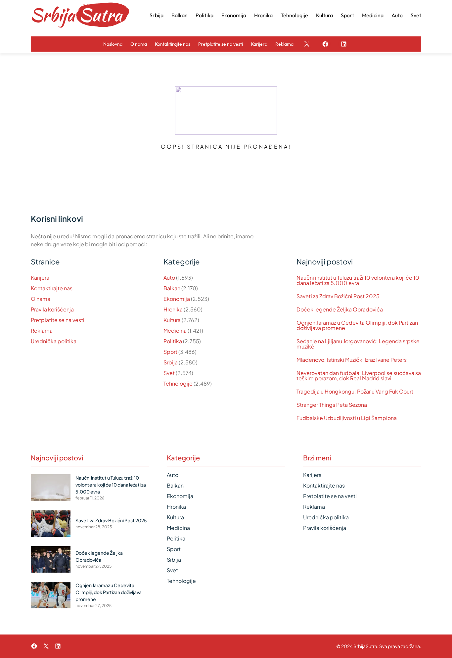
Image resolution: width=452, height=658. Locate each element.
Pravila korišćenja (52, 309)
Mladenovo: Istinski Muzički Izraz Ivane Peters (351, 359)
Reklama (42, 330)
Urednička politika (53, 341)
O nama (40, 298)
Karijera (40, 277)
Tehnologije (178, 383)
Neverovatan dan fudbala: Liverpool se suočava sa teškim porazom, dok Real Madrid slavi (358, 375)
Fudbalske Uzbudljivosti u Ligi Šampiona (346, 418)
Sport (170, 351)
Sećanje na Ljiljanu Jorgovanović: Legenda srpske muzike (358, 344)
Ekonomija (176, 298)
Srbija (170, 362)
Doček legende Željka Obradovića (339, 309)
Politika (172, 341)
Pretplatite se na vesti (57, 319)
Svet (169, 372)
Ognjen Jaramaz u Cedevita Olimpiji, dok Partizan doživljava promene (357, 325)
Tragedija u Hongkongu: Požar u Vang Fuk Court (354, 391)
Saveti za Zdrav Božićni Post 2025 (338, 296)
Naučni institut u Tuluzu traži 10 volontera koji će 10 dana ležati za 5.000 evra (357, 280)
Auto (169, 277)
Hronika (173, 309)
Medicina (175, 330)
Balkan (171, 288)
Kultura (172, 319)
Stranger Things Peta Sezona (331, 404)
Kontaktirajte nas (51, 288)
